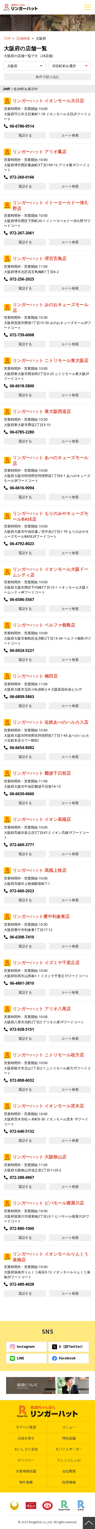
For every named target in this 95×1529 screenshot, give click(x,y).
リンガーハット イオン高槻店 (42, 819)
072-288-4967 (22, 1177)
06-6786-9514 (22, 126)
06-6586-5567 (22, 599)
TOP (7, 38)
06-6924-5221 (22, 650)
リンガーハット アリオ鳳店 (39, 151)
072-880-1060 (22, 1228)
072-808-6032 (22, 1080)
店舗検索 (23, 38)
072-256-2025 (22, 279)
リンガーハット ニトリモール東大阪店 (50, 360)
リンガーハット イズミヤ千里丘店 (46, 962)
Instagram (26, 1346)
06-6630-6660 (22, 793)
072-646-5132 (22, 1131)
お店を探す (26, 1438)
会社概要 (69, 1471)
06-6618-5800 (22, 386)
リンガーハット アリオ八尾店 (42, 1008)
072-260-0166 (22, 177)
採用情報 (69, 1482)
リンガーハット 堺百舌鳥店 (39, 258)
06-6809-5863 (22, 696)
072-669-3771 (22, 844)
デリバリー (26, 1460)
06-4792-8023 (22, 543)
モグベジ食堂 (26, 1427)
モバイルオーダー (69, 1449)
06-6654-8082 (22, 747)
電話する (25, 135)
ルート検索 (70, 135)
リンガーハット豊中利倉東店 (41, 916)
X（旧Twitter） (72, 1346)
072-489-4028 (22, 1284)
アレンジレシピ (69, 1460)
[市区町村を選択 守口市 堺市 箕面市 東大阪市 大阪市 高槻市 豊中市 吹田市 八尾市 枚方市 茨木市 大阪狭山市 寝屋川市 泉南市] (70, 66)
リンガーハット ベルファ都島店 (44, 625)
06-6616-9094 (22, 487)
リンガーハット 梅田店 (35, 676)
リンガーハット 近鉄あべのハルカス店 (50, 722)
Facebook (67, 1358)
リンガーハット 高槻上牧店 (39, 870)
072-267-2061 (22, 233)
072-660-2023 (22, 891)
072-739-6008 (22, 335)
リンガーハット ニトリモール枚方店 (48, 1055)
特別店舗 (69, 1438)
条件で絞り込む (47, 76)
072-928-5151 (22, 1029)
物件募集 (26, 1482)
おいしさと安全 (26, 1449)
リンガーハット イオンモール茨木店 (48, 1106)
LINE (20, 1358)
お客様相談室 (26, 1471)
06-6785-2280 (22, 432)
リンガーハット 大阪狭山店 (39, 1157)
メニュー (69, 1427)
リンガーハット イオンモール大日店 (48, 100)
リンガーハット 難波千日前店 (42, 773)
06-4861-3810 (22, 983)
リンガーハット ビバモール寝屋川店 (48, 1203)
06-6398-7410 (22, 937)
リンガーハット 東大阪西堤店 (42, 411)
